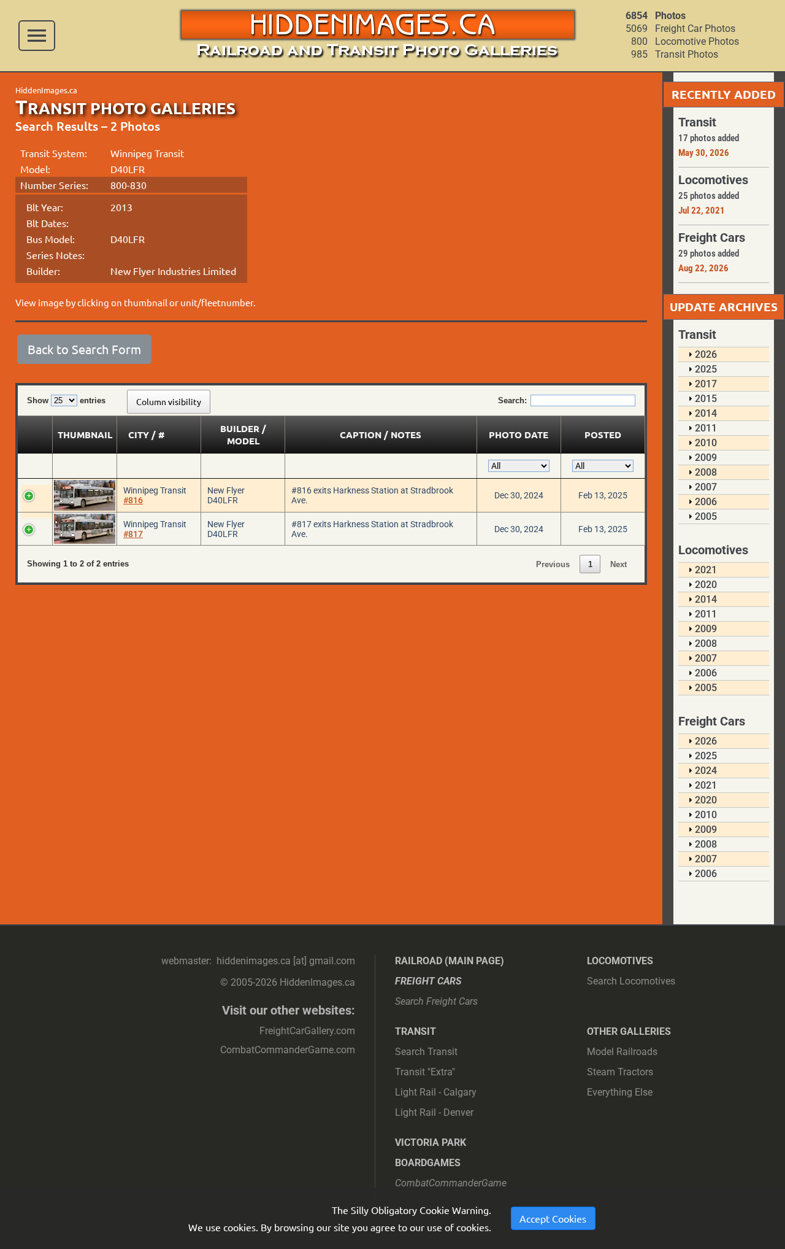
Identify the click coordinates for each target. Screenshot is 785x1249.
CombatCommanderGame (451, 1183)
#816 (133, 500)
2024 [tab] (706, 770)
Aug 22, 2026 (703, 268)
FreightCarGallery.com (307, 1031)
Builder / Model (243, 434)
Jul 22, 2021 (701, 210)
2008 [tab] (706, 472)
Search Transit (426, 1052)
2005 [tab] (706, 516)
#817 (133, 534)
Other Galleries (629, 1031)
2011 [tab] (706, 428)
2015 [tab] (706, 398)
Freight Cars (428, 981)
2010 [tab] (706, 443)
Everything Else (620, 1092)
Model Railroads (622, 1052)
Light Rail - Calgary (436, 1092)
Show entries (66, 400)
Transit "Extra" (425, 1072)
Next (618, 564)
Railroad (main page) (449, 961)
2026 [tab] (706, 354)
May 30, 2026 (703, 152)
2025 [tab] (706, 369)
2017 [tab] (706, 384)
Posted (602, 434)
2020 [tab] (706, 584)
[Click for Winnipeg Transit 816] (84, 495)
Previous (553, 564)
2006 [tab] (706, 502)
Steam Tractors (620, 1072)
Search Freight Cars (436, 1001)
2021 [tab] (706, 570)
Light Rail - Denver (434, 1112)
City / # (146, 434)
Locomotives (620, 961)
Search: (512, 400)
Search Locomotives (631, 981)
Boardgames (428, 1163)
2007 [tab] (706, 487)
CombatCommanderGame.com (287, 1050)
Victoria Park (430, 1142)
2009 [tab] (706, 457)
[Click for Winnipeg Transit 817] (84, 529)
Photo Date (518, 434)
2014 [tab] (706, 413)
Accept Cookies (552, 1218)
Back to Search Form (84, 349)
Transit (415, 1031)
